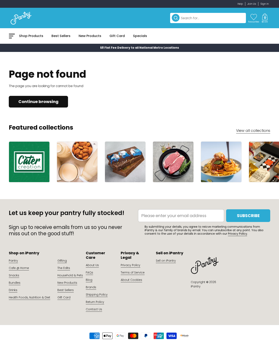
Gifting (62, 261)
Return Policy (95, 302)
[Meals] (221, 162)
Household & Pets (70, 275)
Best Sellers (65, 290)
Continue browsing (38, 101)
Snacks (14, 275)
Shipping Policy (97, 294)
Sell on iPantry (166, 261)
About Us (92, 265)
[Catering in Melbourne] (29, 162)
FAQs (89, 272)
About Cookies (131, 280)
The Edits (63, 268)
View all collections (253, 130)
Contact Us (94, 309)
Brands (91, 287)
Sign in (264, 4)
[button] (264, 18)
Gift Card (63, 297)
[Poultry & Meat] (173, 162)
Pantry (13, 261)
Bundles (14, 283)
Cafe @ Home (19, 268)
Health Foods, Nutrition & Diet (29, 297)
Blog (89, 280)
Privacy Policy (237, 234)
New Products (67, 283)
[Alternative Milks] (77, 162)
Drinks (13, 290)
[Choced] (125, 162)
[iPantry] (21, 18)
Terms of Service (133, 272)
